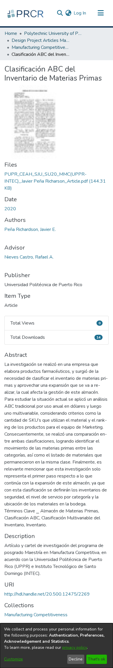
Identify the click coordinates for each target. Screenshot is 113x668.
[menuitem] (68, 13)
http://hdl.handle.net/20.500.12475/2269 (47, 594)
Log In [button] (80, 13)
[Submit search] (59, 13)
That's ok (96, 659)
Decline (76, 659)
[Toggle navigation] (100, 13)
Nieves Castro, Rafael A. (29, 257)
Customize (13, 659)
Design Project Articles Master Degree (41, 40)
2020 (10, 209)
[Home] (26, 13)
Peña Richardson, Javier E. (30, 229)
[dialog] (56, 645)
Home (11, 33)
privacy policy (74, 647)
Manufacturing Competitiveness (41, 47)
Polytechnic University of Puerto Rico (53, 33)
